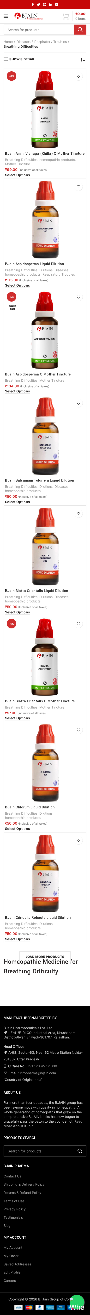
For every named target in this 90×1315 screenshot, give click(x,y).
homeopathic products (57, 160)
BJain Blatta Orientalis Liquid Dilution (36, 591)
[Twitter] (38, 4)
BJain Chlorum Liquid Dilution (30, 807)
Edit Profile (12, 1272)
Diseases (23, 42)
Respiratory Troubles (50, 42)
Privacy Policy (15, 1209)
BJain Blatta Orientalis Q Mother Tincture (40, 701)
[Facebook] (32, 4)
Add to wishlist (78, 76)
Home (8, 42)
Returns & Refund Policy (22, 1193)
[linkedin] (51, 4)
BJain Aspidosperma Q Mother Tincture (38, 374)
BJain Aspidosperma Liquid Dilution (34, 264)
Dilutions (46, 270)
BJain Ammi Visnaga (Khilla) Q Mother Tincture (44, 153)
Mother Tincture (17, 164)
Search (80, 30)
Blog (7, 1225)
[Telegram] (57, 4)
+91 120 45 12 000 (42, 1066)
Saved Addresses (17, 1264)
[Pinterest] (45, 4)
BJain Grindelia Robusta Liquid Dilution (38, 917)
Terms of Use (14, 1201)
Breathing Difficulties (21, 160)
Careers (10, 1281)
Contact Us (12, 1176)
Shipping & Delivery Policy (24, 1184)
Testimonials (13, 1217)
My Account (13, 1247)
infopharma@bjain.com (38, 1073)
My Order (11, 1256)
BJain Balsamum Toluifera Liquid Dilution (39, 480)
